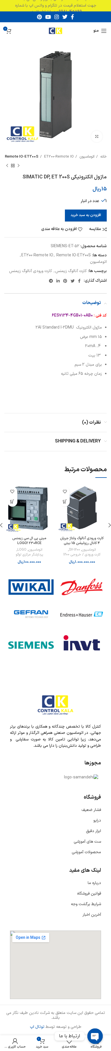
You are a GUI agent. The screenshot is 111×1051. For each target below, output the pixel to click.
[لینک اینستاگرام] (57, 17)
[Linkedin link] (58, 281)
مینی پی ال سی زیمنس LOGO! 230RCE (29, 540)
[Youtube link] (48, 17)
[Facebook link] (72, 17)
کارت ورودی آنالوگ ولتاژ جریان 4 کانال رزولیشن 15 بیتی (82, 540)
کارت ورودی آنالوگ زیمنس (30, 271)
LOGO (21, 549)
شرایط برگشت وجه (86, 904)
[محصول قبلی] (18, 165)
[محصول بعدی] (7, 165)
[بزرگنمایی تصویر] (96, 136)
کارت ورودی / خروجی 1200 (81, 554)
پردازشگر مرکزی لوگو (29, 554)
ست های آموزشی (87, 842)
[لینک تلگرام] (51, 281)
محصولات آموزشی (86, 852)
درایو (97, 821)
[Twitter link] (65, 17)
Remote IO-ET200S (21, 157)
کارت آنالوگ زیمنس (71, 271)
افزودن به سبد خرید (86, 215)
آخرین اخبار (92, 915)
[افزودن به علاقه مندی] (65, 492)
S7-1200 (74, 549)
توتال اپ (37, 1027)
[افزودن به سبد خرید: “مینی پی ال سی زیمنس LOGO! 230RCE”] (12, 502)
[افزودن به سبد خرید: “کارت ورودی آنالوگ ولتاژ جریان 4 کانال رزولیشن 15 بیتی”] (65, 502)
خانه (103, 157)
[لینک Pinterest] (39, 17)
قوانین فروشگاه (89, 894)
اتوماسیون (86, 157)
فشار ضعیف (91, 810)
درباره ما (94, 883)
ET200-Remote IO (58, 157)
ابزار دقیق (93, 831)
